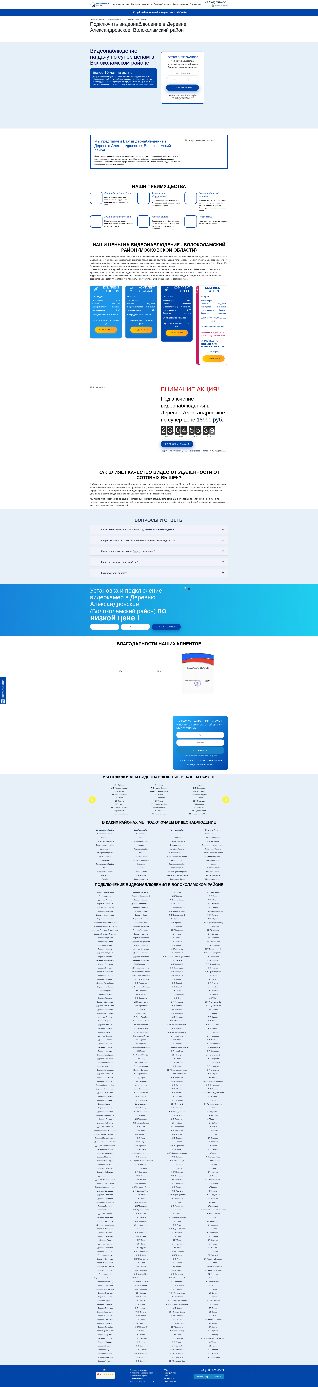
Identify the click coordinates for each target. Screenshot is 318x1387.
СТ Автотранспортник (213, 1104)
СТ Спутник (213, 1331)
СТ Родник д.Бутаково (213, 1267)
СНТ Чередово (213, 1036)
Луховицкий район (177, 845)
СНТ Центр (212, 1028)
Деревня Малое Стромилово (105, 1134)
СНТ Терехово (213, 957)
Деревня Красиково (105, 1081)
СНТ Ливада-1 (177, 972)
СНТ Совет (177, 1335)
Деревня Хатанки (141, 900)
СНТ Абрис (141, 1115)
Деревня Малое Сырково (105, 1138)
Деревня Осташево (105, 1191)
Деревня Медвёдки (105, 1153)
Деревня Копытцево (105, 1078)
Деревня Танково (105, 1297)
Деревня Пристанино (105, 1225)
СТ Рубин (213, 1289)
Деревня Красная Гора (105, 1085)
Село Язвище (141, 1108)
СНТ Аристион (141, 1146)
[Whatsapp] (213, 5)
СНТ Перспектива (177, 1127)
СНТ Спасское (213, 904)
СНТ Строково (199, 801)
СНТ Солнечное (177, 1350)
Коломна (141, 864)
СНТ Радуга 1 (177, 1191)
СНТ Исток (141, 1342)
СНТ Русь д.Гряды (177, 1251)
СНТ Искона (141, 1323)
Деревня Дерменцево (105, 1006)
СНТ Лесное (177, 960)
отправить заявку (182, 88)
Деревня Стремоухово (105, 1289)
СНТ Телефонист (213, 945)
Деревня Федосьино (105, 1357)
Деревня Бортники (105, 938)
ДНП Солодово (141, 991)
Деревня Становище (105, 1282)
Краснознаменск (141, 879)
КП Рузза (119, 798)
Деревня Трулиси (105, 1335)
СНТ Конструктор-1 (177, 911)
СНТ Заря (141, 1263)
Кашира (141, 845)
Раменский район (213, 837)
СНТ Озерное (177, 1081)
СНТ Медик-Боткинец (177, 1032)
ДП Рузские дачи (199, 811)
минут (195, 436)
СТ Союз (213, 1323)
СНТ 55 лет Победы (141, 1111)
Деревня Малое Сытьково (105, 1142)
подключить (213, 359)
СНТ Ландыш (177, 945)
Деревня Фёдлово (105, 1353)
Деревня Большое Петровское (105, 926)
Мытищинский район (176, 853)
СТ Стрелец (213, 1335)
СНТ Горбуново (141, 1229)
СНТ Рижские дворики (119, 788)
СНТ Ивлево (141, 1293)
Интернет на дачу (121, 4)
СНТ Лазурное (177, 930)
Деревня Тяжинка (105, 1338)
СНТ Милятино (177, 1036)
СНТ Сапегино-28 (177, 1285)
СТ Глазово (213, 1149)
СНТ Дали (141, 1240)
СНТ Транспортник (213, 972)
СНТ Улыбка (213, 987)
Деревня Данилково (105, 1002)
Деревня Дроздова (105, 1010)
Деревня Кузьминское (105, 1089)
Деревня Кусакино (105, 1104)
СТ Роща (213, 1285)
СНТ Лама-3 (177, 941)
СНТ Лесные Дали (177, 968)
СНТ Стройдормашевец (213, 923)
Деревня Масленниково (105, 1146)
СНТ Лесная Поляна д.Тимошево (177, 957)
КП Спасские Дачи (141, 1062)
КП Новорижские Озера (198, 814)
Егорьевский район (105, 872)
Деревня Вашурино (105, 953)
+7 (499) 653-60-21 (216, 2)
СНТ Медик (177, 1028)
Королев (141, 868)
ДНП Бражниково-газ (141, 968)
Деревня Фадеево (105, 1350)
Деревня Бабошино (105, 904)
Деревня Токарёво (105, 1327)
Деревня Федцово (105, 1361)
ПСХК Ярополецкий (141, 1074)
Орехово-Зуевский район (177, 872)
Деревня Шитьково (141, 949)
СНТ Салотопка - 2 (177, 1278)
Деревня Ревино (105, 1232)
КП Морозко (199, 785)
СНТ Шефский (213, 1059)
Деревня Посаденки (105, 1221)
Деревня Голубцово (105, 987)
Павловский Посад (177, 879)
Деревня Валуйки (105, 949)
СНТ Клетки (177, 896)
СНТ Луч (177, 998)
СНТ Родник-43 (177, 1232)
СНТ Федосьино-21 (213, 1002)
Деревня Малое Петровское (105, 1130)
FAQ (166, 1370)
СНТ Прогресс (177, 1176)
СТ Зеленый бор (213, 1161)
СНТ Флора (213, 1021)
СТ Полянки (213, 1251)
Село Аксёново (141, 1081)
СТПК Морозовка (213, 1357)
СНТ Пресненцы (177, 1161)
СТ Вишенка (213, 1142)
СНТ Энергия (212, 1089)
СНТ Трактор (213, 968)
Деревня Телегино (105, 1308)
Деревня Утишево (105, 1346)
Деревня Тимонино (105, 1319)
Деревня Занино (105, 1036)
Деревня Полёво (105, 1214)
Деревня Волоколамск (105, 960)
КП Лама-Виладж (159, 814)
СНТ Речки (177, 1210)
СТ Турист (213, 1346)
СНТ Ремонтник (177, 1206)
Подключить (106, 330)
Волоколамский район (115, 19)
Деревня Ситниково (105, 1259)
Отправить (200, 750)
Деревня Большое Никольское (105, 923)
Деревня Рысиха (105, 1244)
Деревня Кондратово (105, 1070)
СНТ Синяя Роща (177, 1323)
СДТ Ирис (141, 1078)
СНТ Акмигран (141, 1134)
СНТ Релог (177, 1202)
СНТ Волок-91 (141, 1202)
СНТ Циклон (213, 1032)
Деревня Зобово (105, 1040)
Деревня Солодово (105, 1270)
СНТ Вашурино (141, 1172)
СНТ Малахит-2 (177, 1010)
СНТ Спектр (213, 907)
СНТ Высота (141, 1217)
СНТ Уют (213, 998)
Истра (141, 837)
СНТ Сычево (213, 934)
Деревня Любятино (105, 1123)
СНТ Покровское (177, 1146)
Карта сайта (169, 1378)
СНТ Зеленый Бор (141, 1274)
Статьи (167, 1376)
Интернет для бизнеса (141, 4)
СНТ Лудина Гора (177, 994)
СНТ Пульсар (177, 1187)
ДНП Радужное (159, 807)
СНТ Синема (177, 1319)
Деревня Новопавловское (105, 1187)
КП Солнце (159, 801)
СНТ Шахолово (213, 1051)
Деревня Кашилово (105, 1059)
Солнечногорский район (213, 853)
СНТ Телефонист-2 (213, 949)
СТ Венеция (213, 1130)
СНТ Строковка (213, 926)
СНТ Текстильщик (213, 941)
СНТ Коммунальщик (177, 907)
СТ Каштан (212, 1187)
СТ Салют (213, 1293)
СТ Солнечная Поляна (213, 1319)
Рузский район (213, 841)
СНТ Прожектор (177, 1180)
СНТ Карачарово (141, 1353)
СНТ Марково (177, 1017)
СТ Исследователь (212, 1180)
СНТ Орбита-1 (177, 1104)
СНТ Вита (141, 1198)
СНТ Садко (176, 1270)
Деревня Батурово (105, 911)
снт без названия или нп (159, 791)
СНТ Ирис (141, 1319)
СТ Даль (212, 1153)
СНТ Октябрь (177, 1085)
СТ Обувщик (213, 1236)
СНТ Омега (177, 1093)
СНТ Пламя (177, 1134)
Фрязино (212, 864)
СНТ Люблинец (177, 1002)
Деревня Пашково (105, 1206)
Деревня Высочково (105, 972)
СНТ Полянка (176, 1157)
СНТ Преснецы (177, 1164)
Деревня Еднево (105, 1017)
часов (181, 436)
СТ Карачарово (213, 1183)
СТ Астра (213, 1108)
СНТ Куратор (177, 926)
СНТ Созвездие (177, 1338)
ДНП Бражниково (141, 964)
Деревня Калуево (105, 1051)
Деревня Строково (105, 1293)
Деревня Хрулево (141, 911)
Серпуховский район (212, 849)
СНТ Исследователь (141, 1338)
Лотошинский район (177, 841)
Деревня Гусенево (105, 998)
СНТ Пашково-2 (177, 1119)
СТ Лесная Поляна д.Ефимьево (213, 1210)
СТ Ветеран (213, 1138)
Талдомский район (212, 860)
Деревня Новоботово (105, 1183)
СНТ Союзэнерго (213, 892)
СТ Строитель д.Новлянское (212, 1338)
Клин (141, 853)
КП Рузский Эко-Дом (159, 804)
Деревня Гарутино (105, 975)
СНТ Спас (213, 896)
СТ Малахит (213, 1225)
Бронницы (105, 837)
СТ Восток (213, 1146)
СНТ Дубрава (119, 785)
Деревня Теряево (105, 1316)
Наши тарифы (170, 1381)
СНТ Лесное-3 (177, 964)
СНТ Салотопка (159, 798)
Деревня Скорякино (105, 1263)
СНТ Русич (177, 1248)
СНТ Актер (141, 1138)
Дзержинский (105, 849)
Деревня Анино (105, 896)
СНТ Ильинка (141, 1304)
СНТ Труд (213, 975)
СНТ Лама (177, 934)
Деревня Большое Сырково (105, 934)
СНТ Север (177, 1308)
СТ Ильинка (213, 1172)
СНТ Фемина (213, 1010)
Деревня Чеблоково (141, 919)
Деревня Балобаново (105, 907)
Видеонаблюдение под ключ (142, 1381)
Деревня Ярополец (141, 960)
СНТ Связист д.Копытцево (177, 1304)
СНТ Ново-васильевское (177, 1070)
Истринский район (141, 841)
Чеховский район (213, 868)
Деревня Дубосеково (105, 1013)
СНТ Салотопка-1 (177, 1282)
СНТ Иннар (141, 1316)
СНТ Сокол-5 (177, 1346)
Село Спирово (141, 1096)
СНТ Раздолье (177, 1198)
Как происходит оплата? (114, 573)
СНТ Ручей (177, 1259)
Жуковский (105, 875)
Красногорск (141, 875)
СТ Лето (213, 1217)
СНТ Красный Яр (177, 919)
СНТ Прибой (177, 1168)
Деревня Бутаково (105, 945)
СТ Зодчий (213, 1164)
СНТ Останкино (177, 1108)
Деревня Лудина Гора (105, 1115)
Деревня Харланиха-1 (141, 896)
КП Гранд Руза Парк (119, 807)
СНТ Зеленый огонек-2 (141, 1282)
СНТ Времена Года (141, 1210)
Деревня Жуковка (105, 1028)
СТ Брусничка (213, 1111)
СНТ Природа (177, 1172)
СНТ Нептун (177, 1055)
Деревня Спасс (105, 1274)
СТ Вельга (213, 1127)
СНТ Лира (177, 991)
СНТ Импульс (141, 1312)
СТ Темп (212, 1342)
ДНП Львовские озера (141, 972)
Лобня (176, 834)
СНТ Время (141, 1214)
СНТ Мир (177, 1040)
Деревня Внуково (105, 957)
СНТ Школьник (213, 1066)
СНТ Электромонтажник (213, 1081)
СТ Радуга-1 (213, 1255)
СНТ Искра (141, 1331)
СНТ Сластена (177, 1327)
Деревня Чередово (141, 926)
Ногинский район (177, 860)
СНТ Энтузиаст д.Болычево (213, 1093)
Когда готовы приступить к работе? (119, 562)
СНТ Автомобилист (141, 1123)
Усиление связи (136, 1378)
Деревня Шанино (141, 934)
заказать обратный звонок (209, 1377)
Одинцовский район (177, 864)
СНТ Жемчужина (141, 1259)
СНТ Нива (177, 1059)
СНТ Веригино (141, 1183)
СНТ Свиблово (177, 1297)
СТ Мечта (213, 1229)
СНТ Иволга (141, 1297)
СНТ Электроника (213, 1085)
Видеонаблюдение (162, 4)
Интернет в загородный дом (141, 1373)
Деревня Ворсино (105, 968)
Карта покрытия (180, 4)
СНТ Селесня (177, 1316)
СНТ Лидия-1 (177, 979)
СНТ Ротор (177, 1236)
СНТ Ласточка (177, 949)
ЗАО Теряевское (141, 1006)
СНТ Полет (176, 1149)
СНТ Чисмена (213, 1040)
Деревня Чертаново (141, 930)
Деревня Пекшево (105, 1210)
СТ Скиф (213, 1316)
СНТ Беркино (141, 1164)
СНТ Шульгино (213, 1070)
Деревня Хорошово (141, 907)
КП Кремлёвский (119, 811)
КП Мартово (199, 807)
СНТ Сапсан (177, 1289)
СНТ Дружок (141, 1248)
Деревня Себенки (105, 1255)
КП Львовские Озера (119, 814)
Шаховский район (213, 875)
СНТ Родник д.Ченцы (177, 1229)
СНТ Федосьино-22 (213, 1006)
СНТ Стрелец (212, 915)
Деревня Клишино (105, 1062)
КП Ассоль (159, 811)
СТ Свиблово (213, 1304)
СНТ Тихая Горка (213, 964)
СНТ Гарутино (141, 1221)
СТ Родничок (213, 1274)
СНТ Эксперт (213, 1078)
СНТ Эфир (212, 1096)
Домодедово (105, 860)
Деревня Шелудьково (141, 941)
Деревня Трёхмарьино (105, 1331)
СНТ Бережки (141, 1157)
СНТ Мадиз (177, 1006)
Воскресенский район (105, 845)
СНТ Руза (177, 1240)
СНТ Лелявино (177, 953)
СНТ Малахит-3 (177, 1013)
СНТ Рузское (177, 1244)
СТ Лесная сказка (213, 1214)
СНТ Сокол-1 (177, 1342)
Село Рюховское (141, 1093)
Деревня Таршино (105, 1300)
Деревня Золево (105, 1043)
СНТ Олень (177, 1089)
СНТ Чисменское (213, 1043)
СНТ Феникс (213, 1013)
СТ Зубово (213, 1168)
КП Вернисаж (199, 804)
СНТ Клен (177, 892)
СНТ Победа (177, 1142)
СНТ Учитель (213, 994)
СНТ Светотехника (177, 1293)
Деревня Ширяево (141, 945)
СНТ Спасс (212, 900)
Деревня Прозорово (105, 1229)
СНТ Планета (176, 1138)
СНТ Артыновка (141, 1149)
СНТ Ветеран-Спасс (141, 1191)
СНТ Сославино (176, 1353)
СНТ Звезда (119, 791)
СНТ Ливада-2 (177, 975)
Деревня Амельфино (105, 892)
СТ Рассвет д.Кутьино (213, 1259)
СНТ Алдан (141, 1142)
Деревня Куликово (105, 1096)
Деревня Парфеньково (105, 1202)
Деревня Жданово (105, 1021)
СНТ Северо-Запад (177, 1312)
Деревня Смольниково (105, 1267)
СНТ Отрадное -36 (177, 1111)
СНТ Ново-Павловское (177, 1074)
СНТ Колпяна (176, 904)
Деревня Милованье (105, 1157)
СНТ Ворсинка (141, 1206)
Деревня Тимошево (105, 1323)
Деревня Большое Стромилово (105, 930)
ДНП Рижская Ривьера (141, 987)
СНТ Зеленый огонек (141, 1278)
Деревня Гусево (105, 994)
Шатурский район (213, 872)
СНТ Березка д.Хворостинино (141, 1161)
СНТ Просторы (177, 1183)
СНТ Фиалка (213, 1017)
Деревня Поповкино (105, 1217)
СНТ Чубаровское (213, 1047)
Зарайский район (141, 830)
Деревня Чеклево (141, 923)
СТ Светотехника (213, 1300)
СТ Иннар (159, 785)
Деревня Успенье (105, 1342)
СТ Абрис (213, 1100)
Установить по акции (177, 444)
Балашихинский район (105, 830)
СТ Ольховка (159, 794)
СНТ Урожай (199, 798)
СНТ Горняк (141, 1236)
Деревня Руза (105, 1240)
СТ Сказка (213, 1312)
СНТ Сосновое (177, 1357)
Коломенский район (141, 860)
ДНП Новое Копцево (159, 788)
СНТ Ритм (177, 1221)
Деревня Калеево (105, 1047)
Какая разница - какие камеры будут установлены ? (128, 551)
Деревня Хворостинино (141, 904)
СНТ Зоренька (141, 1289)
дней (167, 436)
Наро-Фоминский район (177, 856)
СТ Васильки (213, 1115)
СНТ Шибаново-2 (213, 1062)
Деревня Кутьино (105, 1108)
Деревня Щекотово (141, 957)
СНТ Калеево (141, 1346)
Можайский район (177, 849)
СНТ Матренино (177, 1021)
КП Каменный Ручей (199, 794)
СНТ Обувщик (177, 1078)
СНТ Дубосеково (141, 1251)
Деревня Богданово (105, 919)
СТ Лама (213, 1202)
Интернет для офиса (138, 1376)
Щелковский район (212, 879)
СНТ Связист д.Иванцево (177, 1300)
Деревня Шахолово (141, 938)
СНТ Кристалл (177, 923)
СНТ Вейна (141, 1176)
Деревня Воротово (105, 964)
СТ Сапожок (213, 1297)
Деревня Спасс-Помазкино (105, 1278)
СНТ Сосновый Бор (177, 1361)
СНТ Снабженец (177, 1331)
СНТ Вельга (141, 1180)
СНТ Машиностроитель (177, 1025)
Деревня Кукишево (105, 1093)
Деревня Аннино (105, 900)
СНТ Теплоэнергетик (212, 953)
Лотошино (177, 837)
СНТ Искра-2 (141, 1335)
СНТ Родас (177, 1225)
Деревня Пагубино (105, 1198)
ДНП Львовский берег (141, 975)
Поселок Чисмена (141, 1066)
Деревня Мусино (105, 1164)
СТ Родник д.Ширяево (213, 1270)
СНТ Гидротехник (141, 1225)
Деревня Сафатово (105, 1251)
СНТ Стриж (213, 919)
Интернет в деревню (138, 1370)
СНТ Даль (141, 1244)
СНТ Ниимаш (177, 1062)
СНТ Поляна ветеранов (177, 1153)
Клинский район (141, 856)
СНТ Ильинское (141, 1308)
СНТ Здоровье (141, 1270)
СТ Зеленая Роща (212, 1157)
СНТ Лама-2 (177, 938)
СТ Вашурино (213, 1119)
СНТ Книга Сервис (177, 900)
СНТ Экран (212, 1074)
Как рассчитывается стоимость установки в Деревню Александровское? (138, 540)
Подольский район (212, 830)
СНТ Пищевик (199, 791)
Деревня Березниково (105, 915)
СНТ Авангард (141, 1119)
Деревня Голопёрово (105, 983)
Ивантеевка (141, 834)
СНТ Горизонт (141, 1232)
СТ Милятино (212, 1232)
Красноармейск (141, 872)
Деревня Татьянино (105, 1304)
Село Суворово (141, 1100)
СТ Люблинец (213, 1221)
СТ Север (213, 1308)
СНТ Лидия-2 (177, 983)
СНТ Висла (141, 1195)
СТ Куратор (213, 1198)
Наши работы (170, 1373)
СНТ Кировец (141, 1361)
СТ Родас (213, 1263)
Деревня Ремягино (105, 1236)
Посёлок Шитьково (141, 1070)
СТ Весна (213, 1134)
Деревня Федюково (141, 892)
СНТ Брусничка (141, 1168)
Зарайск (105, 879)
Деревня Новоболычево (105, 1180)
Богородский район (105, 834)
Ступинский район (212, 856)
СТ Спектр (213, 1327)
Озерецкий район (177, 868)
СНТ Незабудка (177, 1051)
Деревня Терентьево (105, 1312)
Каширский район (141, 849)
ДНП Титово (141, 994)
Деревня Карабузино (105, 1055)
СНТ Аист (141, 1130)
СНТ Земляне (141, 1285)
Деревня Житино (105, 1025)
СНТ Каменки (141, 1350)
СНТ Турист (213, 979)
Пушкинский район (212, 834)
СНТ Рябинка (177, 1267)
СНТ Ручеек (177, 1255)
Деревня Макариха (105, 1127)
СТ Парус (213, 1244)
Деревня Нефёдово (105, 1172)
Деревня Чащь (141, 915)
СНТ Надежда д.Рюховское (177, 1047)
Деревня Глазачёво (105, 979)
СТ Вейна (213, 1123)
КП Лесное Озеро (119, 794)
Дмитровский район (105, 853)
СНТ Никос (119, 804)
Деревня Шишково (141, 953)
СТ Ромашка (213, 1278)
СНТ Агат (141, 1127)
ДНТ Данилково (199, 788)
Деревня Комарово (105, 1066)
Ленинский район (177, 830)
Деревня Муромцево (105, 1161)
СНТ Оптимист (177, 1100)
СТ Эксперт (213, 1350)
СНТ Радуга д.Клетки (177, 1195)
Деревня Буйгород (105, 941)
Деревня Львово (105, 1119)
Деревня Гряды (105, 991)
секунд (209, 436)
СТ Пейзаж (212, 1248)
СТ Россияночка (212, 1282)
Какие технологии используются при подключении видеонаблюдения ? (138, 529)
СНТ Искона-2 (141, 1327)
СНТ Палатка (177, 1115)
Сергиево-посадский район (213, 845)
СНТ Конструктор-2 (177, 915)
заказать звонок (221, 6)
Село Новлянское (141, 1089)
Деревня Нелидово (105, 1168)
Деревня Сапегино (105, 1248)
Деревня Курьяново (105, 1100)
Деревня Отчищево (105, 1195)
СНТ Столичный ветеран (213, 911)
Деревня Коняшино (105, 1074)
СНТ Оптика (177, 1096)
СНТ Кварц (141, 1357)
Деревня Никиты (105, 1176)
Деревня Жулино (105, 1032)
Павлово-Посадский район (177, 875)
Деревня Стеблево (105, 1285)
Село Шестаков (141, 1104)
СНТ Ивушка (141, 1300)
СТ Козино (213, 1191)
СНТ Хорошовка (212, 1025)
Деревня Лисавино (105, 1111)
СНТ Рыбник (177, 1263)
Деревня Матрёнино (105, 1149)
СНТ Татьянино (213, 938)
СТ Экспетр (119, 801)
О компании (195, 4)
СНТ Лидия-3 (177, 987)
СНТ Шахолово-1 (213, 1055)
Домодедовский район (105, 864)
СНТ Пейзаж (177, 1123)
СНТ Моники (177, 1043)
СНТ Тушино (213, 983)
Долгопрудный (105, 856)
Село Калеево (141, 1085)
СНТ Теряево (212, 960)
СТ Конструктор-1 (213, 1195)
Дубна (105, 868)
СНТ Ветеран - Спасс (141, 1187)
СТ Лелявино (212, 1206)
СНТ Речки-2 (177, 1214)
